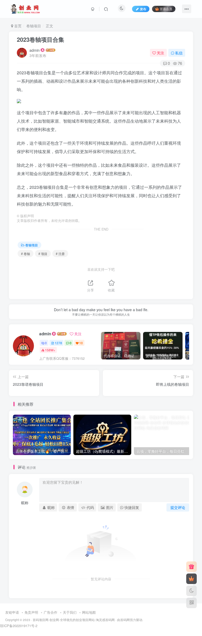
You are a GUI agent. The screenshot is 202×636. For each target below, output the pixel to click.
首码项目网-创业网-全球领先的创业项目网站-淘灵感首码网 (74, 620)
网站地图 (89, 612)
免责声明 (31, 612)
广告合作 (50, 612)
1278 (58, 343)
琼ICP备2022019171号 (17, 625)
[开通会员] (191, 579)
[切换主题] (191, 591)
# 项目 (42, 253)
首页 (17, 25)
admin (34, 50)
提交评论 (177, 507)
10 (81, 343)
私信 (179, 52)
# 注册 (60, 253)
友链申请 (12, 612)
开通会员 (166, 9)
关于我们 (70, 612)
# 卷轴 (25, 253)
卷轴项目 (33, 25)
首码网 (125, 620)
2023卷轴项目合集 (40, 39)
